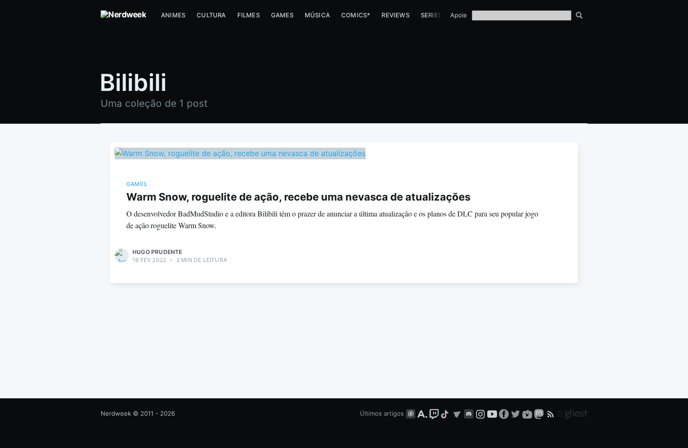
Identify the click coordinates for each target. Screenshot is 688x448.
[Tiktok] (445, 413)
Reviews (395, 15)
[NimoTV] (528, 413)
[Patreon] (411, 413)
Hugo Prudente (157, 251)
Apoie (458, 15)
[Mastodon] (540, 413)
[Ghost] (572, 413)
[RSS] (551, 413)
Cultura (211, 15)
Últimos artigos (382, 413)
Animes (173, 15)
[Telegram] (457, 413)
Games (282, 15)
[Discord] (469, 413)
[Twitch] (434, 413)
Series (431, 15)
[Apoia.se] (423, 413)
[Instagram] (480, 413)
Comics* (355, 15)
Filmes (248, 15)
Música (317, 15)
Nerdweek (116, 413)
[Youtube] (492, 413)
